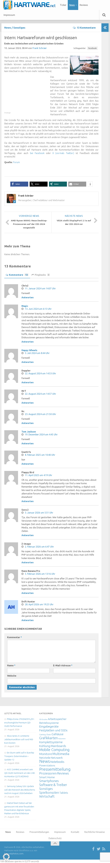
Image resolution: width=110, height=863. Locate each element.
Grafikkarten (48, 738)
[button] (19, 184)
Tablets (63, 792)
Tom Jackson (28, 431)
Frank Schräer (40, 48)
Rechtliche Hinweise (94, 832)
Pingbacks (42, 275)
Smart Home (47, 777)
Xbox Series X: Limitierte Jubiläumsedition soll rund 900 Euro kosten (18, 739)
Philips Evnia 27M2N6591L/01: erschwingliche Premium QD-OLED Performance (19, 722)
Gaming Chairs (45, 734)
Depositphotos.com (13, 853)
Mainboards (58, 746)
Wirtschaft (47, 796)
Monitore (45, 754)
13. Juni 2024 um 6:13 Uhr (38, 309)
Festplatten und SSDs (53, 730)
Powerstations (47, 765)
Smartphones (49, 781)
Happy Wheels (29, 350)
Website (11, 675)
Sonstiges (19, 27)
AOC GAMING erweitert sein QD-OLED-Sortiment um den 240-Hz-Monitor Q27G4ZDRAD (19, 773)
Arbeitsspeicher (57, 719)
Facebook (92, 48)
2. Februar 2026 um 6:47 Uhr (39, 546)
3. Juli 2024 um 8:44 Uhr (37, 353)
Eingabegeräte (49, 726)
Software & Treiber (53, 785)
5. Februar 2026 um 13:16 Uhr (40, 574)
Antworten (27, 297)
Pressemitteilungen (57, 769)
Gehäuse (57, 734)
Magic (24, 306)
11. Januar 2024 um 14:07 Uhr (40, 288)
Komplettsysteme (51, 742)
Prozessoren (48, 773)
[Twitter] (99, 849)
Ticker (63, 5)
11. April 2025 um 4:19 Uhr (38, 475)
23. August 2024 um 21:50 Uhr (40, 414)
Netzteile (44, 757)
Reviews (84, 5)
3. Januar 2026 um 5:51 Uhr (39, 512)
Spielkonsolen (49, 792)
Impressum (9, 15)
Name (11, 665)
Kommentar (14, 637)
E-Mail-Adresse (62, 665)
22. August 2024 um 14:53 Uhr (40, 373)
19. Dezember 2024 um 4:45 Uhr (41, 434)
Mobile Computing (54, 750)
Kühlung (44, 746)
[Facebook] (93, 849)
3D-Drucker (43, 719)
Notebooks (57, 761)
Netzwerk (57, 757)
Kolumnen (62, 738)
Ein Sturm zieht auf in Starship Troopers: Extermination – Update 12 (19, 756)
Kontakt (75, 832)
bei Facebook (37, 153)
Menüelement (30, 5)
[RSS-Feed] (104, 849)
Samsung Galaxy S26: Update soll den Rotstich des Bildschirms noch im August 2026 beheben (19, 789)
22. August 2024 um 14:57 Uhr (40, 394)
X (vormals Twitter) (63, 153)
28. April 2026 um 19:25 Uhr (39, 604)
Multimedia (60, 754)
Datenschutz (55, 838)
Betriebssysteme (49, 722)
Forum (16, 162)
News (72, 5)
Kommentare (18, 275)
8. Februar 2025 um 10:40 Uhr (40, 455)
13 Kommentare (86, 27)
